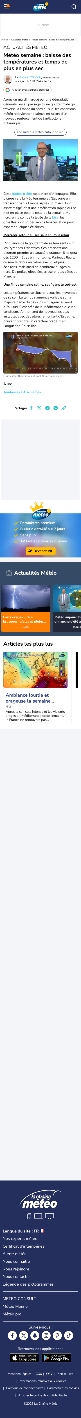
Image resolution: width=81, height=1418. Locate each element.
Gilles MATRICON (30, 77)
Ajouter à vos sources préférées (31, 90)
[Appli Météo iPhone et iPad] (24, 1358)
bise (55, 217)
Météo (4, 39)
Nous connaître (16, 1261)
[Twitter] (23, 1335)
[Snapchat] (34, 1335)
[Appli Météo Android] (56, 1358)
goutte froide (22, 193)
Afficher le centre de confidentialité (42, 1395)
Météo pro (12, 1314)
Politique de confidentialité (24, 1388)
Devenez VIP (43, 551)
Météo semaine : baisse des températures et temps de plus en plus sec (54, 39)
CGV (49, 1374)
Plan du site (65, 1374)
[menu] (7, 6)
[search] (74, 6)
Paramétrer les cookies (63, 1388)
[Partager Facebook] (31, 408)
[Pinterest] (57, 1335)
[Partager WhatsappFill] (55, 408)
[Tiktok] (68, 1335)
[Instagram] (46, 1335)
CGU (39, 1374)
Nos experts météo (20, 1238)
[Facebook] (12, 1335)
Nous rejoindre (16, 1269)
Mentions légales (20, 1374)
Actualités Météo (20, 39)
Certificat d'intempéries (24, 1246)
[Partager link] (63, 408)
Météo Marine (15, 1306)
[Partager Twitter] (39, 408)
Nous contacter (16, 1276)
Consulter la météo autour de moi (40, 132)
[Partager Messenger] (47, 408)
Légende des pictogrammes (28, 1284)
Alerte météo (15, 1253)
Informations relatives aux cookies (42, 1381)
